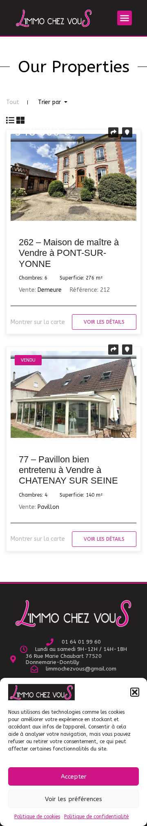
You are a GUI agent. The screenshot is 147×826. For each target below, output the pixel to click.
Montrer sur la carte (38, 322)
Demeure (50, 289)
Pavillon (48, 507)
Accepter (74, 776)
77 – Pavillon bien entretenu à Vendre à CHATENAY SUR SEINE (68, 470)
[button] (135, 692)
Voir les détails (104, 322)
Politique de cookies (37, 816)
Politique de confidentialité (96, 816)
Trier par (50, 102)
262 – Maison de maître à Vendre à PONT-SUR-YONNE (69, 253)
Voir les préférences (73, 799)
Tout (12, 102)
